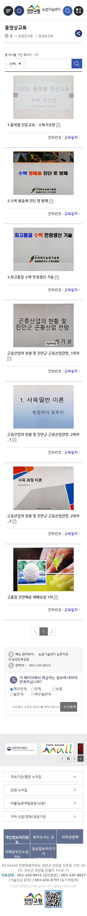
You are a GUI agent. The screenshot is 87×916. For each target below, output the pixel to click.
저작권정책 (70, 837)
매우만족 (20, 689)
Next (74, 758)
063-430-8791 (47, 880)
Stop (68, 758)
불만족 (19, 694)
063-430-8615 (29, 875)
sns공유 (78, 33)
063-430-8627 (73, 875)
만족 (38, 689)
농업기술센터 (51, 9)
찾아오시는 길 (43, 837)
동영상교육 (46, 36)
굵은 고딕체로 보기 (19, 11)
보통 (59, 689)
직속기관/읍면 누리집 (26, 777)
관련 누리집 (19, 790)
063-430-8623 (40, 665)
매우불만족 (43, 694)
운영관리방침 (43, 852)
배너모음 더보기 (80, 758)
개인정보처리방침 (17, 839)
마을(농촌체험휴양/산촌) (28, 803)
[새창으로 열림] (19, 749)
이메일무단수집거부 (17, 854)
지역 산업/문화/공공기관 (28, 817)
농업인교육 (25, 36)
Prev (62, 758)
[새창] (53, 899)
